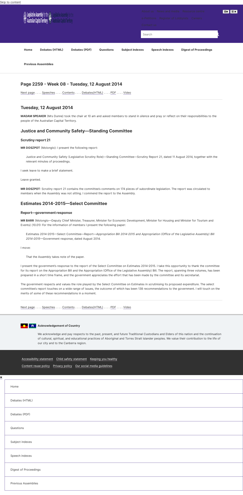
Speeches (48, 92)
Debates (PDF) (81, 49)
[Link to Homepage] (48, 18)
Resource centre (193, 11)
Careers (196, 18)
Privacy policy (62, 366)
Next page (28, 92)
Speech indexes (162, 49)
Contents (68, 92)
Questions (106, 49)
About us (148, 11)
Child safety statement (71, 359)
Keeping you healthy (103, 359)
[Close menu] (1, 377)
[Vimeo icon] (218, 358)
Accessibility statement (37, 359)
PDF (113, 92)
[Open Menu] (226, 12)
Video (127, 92)
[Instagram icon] (192, 358)
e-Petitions (149, 18)
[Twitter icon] (210, 358)
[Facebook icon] (201, 358)
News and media (168, 11)
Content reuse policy (36, 366)
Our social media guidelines (93, 366)
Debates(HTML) (92, 92)
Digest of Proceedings (196, 49)
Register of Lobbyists (173, 18)
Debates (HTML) (51, 49)
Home (28, 49)
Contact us (149, 25)
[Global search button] (217, 34)
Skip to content (10, 2)
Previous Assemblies (38, 64)
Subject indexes (133, 49)
